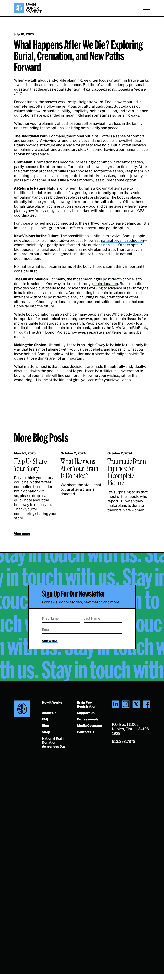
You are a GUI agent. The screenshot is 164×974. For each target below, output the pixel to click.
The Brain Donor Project (48, 332)
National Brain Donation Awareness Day (54, 742)
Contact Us (85, 732)
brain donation (105, 283)
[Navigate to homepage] (28, 8)
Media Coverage (89, 725)
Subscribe (50, 641)
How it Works (52, 702)
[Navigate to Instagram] (126, 704)
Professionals (87, 719)
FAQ (45, 719)
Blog (45, 725)
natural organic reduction (122, 240)
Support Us (86, 713)
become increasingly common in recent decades (101, 162)
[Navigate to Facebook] (146, 704)
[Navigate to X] (136, 704)
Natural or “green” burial (68, 188)
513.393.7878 (123, 741)
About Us (49, 713)
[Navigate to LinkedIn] (115, 704)
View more (22, 533)
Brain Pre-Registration (86, 704)
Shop (46, 732)
